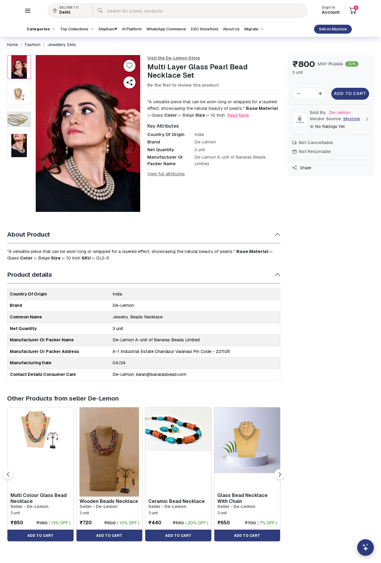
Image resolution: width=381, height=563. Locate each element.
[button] (27, 10)
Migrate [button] (251, 29)
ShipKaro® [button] (108, 29)
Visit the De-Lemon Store (173, 58)
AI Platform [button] (132, 29)
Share (305, 168)
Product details (29, 274)
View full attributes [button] (166, 173)
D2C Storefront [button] (204, 29)
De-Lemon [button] (330, 112)
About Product (28, 234)
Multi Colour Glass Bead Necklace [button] (38, 498)
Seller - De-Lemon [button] (29, 506)
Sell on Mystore (333, 29)
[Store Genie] (365, 547)
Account (331, 10)
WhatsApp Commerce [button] (166, 29)
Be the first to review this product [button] (183, 85)
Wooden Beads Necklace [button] (108, 501)
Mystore (351, 118)
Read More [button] (238, 115)
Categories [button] (39, 29)
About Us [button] (231, 29)
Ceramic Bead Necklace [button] (176, 501)
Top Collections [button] (74, 29)
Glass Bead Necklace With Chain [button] (242, 498)
